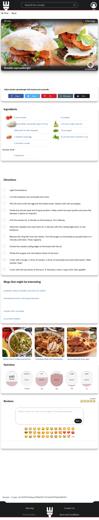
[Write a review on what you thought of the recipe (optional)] (49, 416)
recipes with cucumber (14, 311)
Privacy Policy (29, 515)
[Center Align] (75, 4)
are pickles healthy (12, 319)
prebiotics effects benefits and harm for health (25, 291)
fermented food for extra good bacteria (21, 298)
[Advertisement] (49, 79)
